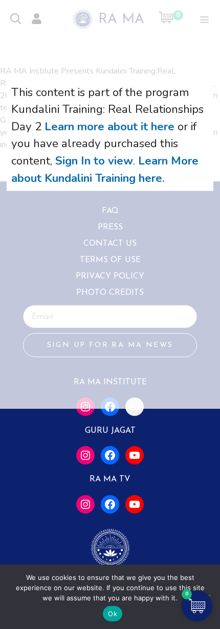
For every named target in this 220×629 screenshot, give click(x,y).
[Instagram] (85, 455)
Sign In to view (94, 161)
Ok (112, 614)
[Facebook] (110, 455)
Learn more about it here (109, 126)
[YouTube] (134, 455)
